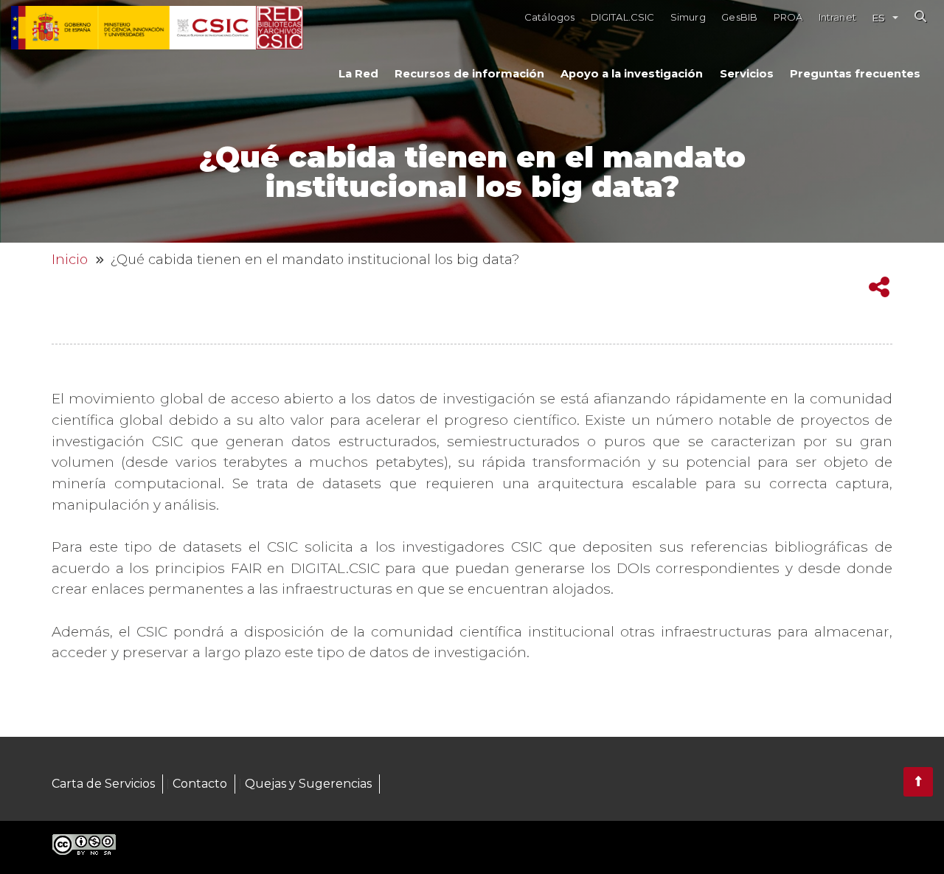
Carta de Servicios (103, 784)
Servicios (747, 73)
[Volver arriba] (918, 782)
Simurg (688, 17)
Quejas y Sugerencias (308, 784)
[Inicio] (279, 28)
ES (878, 18)
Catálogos (549, 17)
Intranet (837, 17)
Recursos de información (469, 73)
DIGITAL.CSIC (623, 17)
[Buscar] (920, 16)
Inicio (70, 260)
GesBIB (739, 17)
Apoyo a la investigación (631, 73)
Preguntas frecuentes (855, 73)
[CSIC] (133, 28)
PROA (788, 17)
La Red (358, 73)
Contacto (200, 784)
